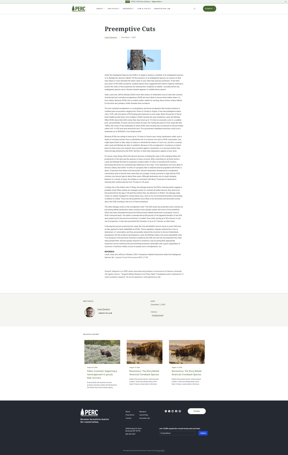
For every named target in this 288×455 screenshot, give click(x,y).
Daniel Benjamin (111, 37)
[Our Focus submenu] (119, 8)
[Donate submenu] (214, 8)
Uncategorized (157, 315)
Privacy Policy (160, 450)
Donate (197, 411)
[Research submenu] (133, 8)
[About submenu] (104, 8)
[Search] (194, 8)
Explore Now (156, 1)
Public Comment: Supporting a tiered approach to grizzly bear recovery (102, 374)
